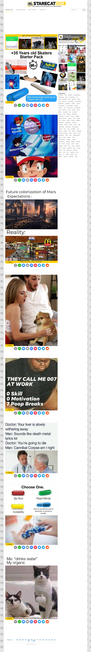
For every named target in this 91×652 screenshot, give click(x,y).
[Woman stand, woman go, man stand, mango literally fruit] (71, 85)
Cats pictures (78, 101)
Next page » (31, 644)
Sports (64, 148)
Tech (64, 150)
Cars (59, 101)
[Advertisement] (45, 22)
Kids (79, 124)
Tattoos (60, 150)
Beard (59, 99)
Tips (64, 152)
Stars (74, 148)
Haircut (63, 120)
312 (40, 639)
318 (29, 640)
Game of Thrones (62, 118)
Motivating (79, 131)
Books (78, 99)
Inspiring (74, 122)
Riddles (73, 141)
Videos (72, 154)
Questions (68, 139)
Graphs (78, 118)
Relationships (61, 141)
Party (66, 135)
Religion (68, 141)
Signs (65, 145)
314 (46, 639)
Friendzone (61, 116)
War (76, 154)
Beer (69, 99)
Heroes (73, 120)
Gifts (74, 118)
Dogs (59, 109)
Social (59, 148)
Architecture (72, 97)
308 (29, 639)
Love (78, 128)
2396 (33, 640)
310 (34, 639)
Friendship (74, 114)
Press (73, 137)
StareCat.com (9, 9)
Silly (69, 145)
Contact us (43, 9)
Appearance (61, 97)
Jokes (75, 124)
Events (78, 109)
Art (77, 97)
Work (76, 156)
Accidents (60, 95)
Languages (68, 126)
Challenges (61, 103)
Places (60, 137)
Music (70, 133)
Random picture (20, 9)
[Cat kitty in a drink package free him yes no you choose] (71, 49)
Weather (60, 156)
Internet (71, 124)
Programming (61, 139)
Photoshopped (76, 135)
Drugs (69, 109)
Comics (78, 103)
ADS (65, 95)
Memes (65, 131)
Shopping (60, 145)
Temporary (69, 150)
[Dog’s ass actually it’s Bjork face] (62, 58)
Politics (69, 137)
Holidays (78, 120)
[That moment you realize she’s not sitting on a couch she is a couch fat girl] (81, 58)
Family (59, 114)
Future (72, 116)
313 (43, 639)
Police (64, 137)
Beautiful (65, 99)
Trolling (60, 154)
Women (65, 156)
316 (52, 639)
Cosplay (76, 105)
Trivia (77, 152)
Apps (66, 97)
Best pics (74, 99)
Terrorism (75, 150)
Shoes (76, 143)
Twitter (67, 154)
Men (70, 131)
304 (17, 639)
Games (69, 118)
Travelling (72, 152)
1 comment (9, 409)
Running (78, 141)
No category (61, 135)
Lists (65, 128)
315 (49, 639)
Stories (78, 148)
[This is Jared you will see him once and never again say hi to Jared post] (62, 85)
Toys (67, 152)
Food (64, 114)
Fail (70, 111)
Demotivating (77, 107)
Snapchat (78, 145)
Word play (71, 156)
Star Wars (69, 148)
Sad (59, 143)
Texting (60, 152)
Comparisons (61, 105)
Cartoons (64, 101)
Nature (74, 133)
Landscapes (61, 126)
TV (63, 154)
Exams (60, 111)
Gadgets (77, 116)
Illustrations (61, 122)
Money (73, 131)
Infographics (68, 122)
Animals (70, 95)
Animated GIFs (76, 95)
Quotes (74, 139)
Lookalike (73, 128)
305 (20, 639)
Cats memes (71, 101)
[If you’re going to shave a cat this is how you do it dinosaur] (81, 85)
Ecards (73, 109)
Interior (66, 124)
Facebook (65, 111)
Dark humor (70, 107)
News (79, 133)
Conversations (69, 105)
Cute (65, 107)
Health (68, 120)
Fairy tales (74, 111)
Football (68, 114)
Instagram (60, 124)
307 (26, 639)
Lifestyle (60, 128)
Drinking (64, 109)
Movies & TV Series (63, 133)
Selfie (72, 143)
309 (31, 639)
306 (23, 639)
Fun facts (67, 116)
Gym (59, 120)
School (63, 143)
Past (70, 135)
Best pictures (32, 9)
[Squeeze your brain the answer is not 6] (62, 49)
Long (68, 128)
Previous (9, 639)
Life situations (75, 126)
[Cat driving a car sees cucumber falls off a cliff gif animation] (81, 76)
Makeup (60, 131)
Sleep (73, 145)
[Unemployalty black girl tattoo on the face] (62, 67)
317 (55, 639)
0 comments (9, 102)
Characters (67, 103)
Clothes (73, 103)
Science (68, 143)
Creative (60, 107)
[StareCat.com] (45, 4)
